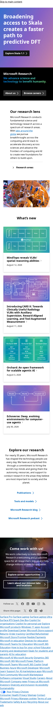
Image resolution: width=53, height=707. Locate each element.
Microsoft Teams (9, 664)
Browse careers (32, 93)
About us (10, 93)
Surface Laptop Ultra (41, 616)
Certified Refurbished (37, 633)
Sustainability (7, 688)
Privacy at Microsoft (38, 681)
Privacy (15, 698)
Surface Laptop (21, 616)
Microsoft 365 (7, 661)
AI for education (17, 654)
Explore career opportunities (24, 574)
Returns (4, 633)
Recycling (32, 701)
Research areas (24, 167)
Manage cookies (28, 698)
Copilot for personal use (28, 623)
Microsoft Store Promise (13, 637)
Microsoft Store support (40, 630)
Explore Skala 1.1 (14, 53)
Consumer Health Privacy (13, 695)
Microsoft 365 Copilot (30, 664)
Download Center (17, 630)
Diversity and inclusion (23, 684)
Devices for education (36, 640)
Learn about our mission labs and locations (24, 584)
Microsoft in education (12, 640)
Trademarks (6, 701)
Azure (13, 667)
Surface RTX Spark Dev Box (14, 620)
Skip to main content (11, 1)
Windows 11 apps (30, 627)
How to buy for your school (26, 647)
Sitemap (32, 695)
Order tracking (17, 633)
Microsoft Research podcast (24, 518)
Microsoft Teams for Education (16, 644)
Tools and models (24, 501)
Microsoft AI (6, 657)
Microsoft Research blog (24, 509)
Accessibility (41, 684)
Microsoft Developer (28, 667)
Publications (24, 492)
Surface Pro (6, 616)
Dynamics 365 (41, 657)
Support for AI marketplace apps (24, 671)
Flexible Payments (36, 637)
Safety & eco (20, 701)
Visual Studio (29, 678)
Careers (41, 678)
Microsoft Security (23, 657)
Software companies (11, 678)
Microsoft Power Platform (29, 661)
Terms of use (44, 698)
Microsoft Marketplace (31, 674)
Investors (5, 684)
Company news (19, 681)
